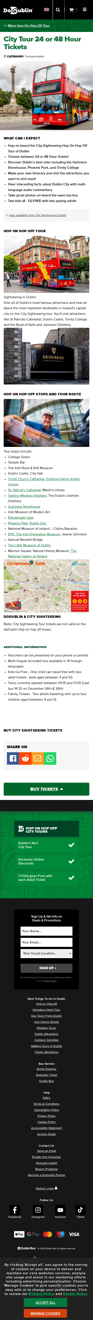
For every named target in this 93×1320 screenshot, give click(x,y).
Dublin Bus (46, 1081)
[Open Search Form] (59, 9)
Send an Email (46, 1151)
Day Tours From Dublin (46, 1015)
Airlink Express (46, 1069)
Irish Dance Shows (46, 1022)
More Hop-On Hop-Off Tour (29, 25)
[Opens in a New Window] (25, 763)
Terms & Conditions (46, 1104)
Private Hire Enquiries (46, 1157)
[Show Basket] (71, 9)
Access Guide (46, 1134)
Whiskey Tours (46, 1028)
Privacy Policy (46, 1116)
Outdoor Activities (47, 1040)
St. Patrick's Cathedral (24, 490)
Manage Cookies (45, 1313)
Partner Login (45, 1188)
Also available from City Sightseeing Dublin (37, 215)
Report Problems (46, 1169)
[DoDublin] (18, 4)
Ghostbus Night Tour (46, 1009)
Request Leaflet (46, 1163)
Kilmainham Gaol (21, 517)
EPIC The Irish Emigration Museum (34, 534)
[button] (85, 8)
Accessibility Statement (46, 1128)
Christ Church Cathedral (26, 479)
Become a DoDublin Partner (46, 1175)
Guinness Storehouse (24, 506)
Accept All (45, 1302)
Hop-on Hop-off (46, 1003)
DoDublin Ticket (46, 1075)
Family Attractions (46, 1052)
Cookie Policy (47, 1122)
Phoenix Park (18, 523)
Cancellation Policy (46, 1110)
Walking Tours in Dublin (46, 1046)
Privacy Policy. (50, 981)
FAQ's (46, 1097)
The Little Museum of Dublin (29, 545)
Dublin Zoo (37, 523)
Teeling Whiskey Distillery (27, 495)
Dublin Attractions (46, 1034)
